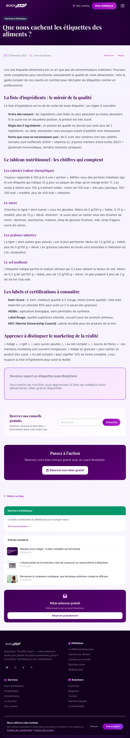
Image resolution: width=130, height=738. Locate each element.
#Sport (121, 55)
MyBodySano (75, 669)
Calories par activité (79, 659)
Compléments (11, 696)
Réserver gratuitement (65, 615)
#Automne (109, 55)
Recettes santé (76, 664)
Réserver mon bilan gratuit (67, 470)
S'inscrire (111, 422)
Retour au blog (15, 496)
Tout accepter (113, 726)
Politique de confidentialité (19, 730)
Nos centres (82, 5)
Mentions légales (77, 701)
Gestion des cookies (44, 730)
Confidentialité (76, 706)
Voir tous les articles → (18, 526)
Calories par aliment (79, 654)
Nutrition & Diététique (15, 18)
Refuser (94, 726)
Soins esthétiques (14, 685)
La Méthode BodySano (81, 649)
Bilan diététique (104, 5)
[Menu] (122, 5)
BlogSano (73, 690)
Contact (72, 696)
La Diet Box (10, 701)
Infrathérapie (11, 690)
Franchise (73, 685)
